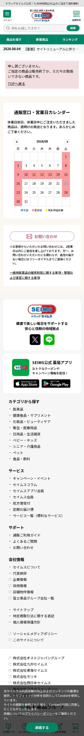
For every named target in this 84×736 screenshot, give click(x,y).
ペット (18, 452)
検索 (73, 28)
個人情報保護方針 (26, 622)
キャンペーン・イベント (32, 478)
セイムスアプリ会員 (28, 490)
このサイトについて (28, 639)
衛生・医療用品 (25, 427)
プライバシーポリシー (40, 713)
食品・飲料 (21, 458)
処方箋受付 (21, 503)
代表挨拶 (20, 573)
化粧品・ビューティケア (32, 421)
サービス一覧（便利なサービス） (39, 515)
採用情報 (20, 585)
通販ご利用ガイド (26, 535)
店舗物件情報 (23, 591)
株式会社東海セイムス (30, 670)
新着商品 (42, 39)
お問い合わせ (46, 236)
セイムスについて (26, 567)
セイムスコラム (25, 484)
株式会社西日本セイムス (32, 682)
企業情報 (20, 579)
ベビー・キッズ (25, 440)
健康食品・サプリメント (32, 415)
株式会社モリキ (25, 676)
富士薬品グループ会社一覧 (33, 598)
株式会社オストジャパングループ (38, 657)
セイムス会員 (23, 496)
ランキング (70, 39)
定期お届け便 (23, 509)
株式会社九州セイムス (30, 664)
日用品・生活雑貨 (26, 433)
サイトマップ (23, 609)
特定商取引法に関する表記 (33, 615)
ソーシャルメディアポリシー (35, 633)
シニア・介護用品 (26, 446)
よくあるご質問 (25, 541)
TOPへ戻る (16, 83)
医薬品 (18, 409)
